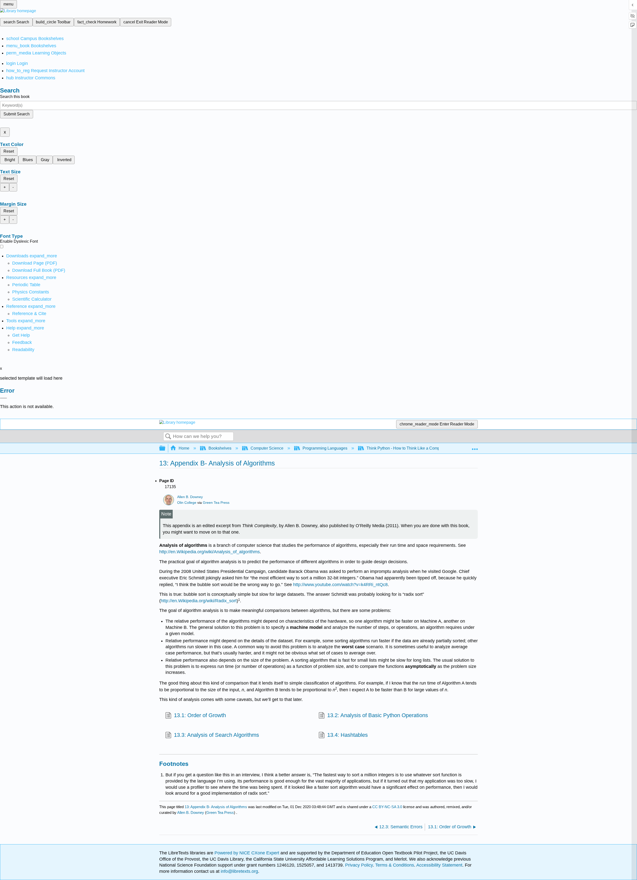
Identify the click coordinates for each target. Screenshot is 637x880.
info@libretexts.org (238, 871)
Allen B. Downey (190, 497)
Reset (8, 151)
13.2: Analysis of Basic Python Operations (377, 715)
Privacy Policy (359, 865)
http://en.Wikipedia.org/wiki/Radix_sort (199, 600)
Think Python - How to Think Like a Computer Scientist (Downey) (424, 448)
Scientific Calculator (32, 299)
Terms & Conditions (394, 865)
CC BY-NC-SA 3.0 (387, 807)
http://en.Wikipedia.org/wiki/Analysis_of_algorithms (209, 551)
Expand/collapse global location (475, 447)
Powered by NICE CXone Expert (247, 852)
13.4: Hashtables (347, 735)
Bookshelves (220, 448)
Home (184, 448)
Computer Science (267, 448)
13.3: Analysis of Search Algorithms (216, 735)
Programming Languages (325, 448)
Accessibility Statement (439, 865)
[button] (22, 342)
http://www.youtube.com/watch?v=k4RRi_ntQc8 (340, 584)
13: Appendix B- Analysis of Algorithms (216, 807)
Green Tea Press (216, 503)
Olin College (186, 503)
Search (168, 436)
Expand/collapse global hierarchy (165, 448)
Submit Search (16, 114)
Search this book (15, 96)
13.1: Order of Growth (200, 715)
